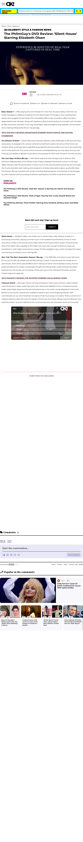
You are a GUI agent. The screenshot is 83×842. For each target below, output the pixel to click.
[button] (3, 4)
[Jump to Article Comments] (11, 103)
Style (9, 26)
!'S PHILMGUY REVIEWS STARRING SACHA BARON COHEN (34, 278)
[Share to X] (35, 103)
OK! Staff (32, 92)
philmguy (16, 26)
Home (4, 26)
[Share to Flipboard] (49, 103)
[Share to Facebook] (21, 103)
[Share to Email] (65, 103)
